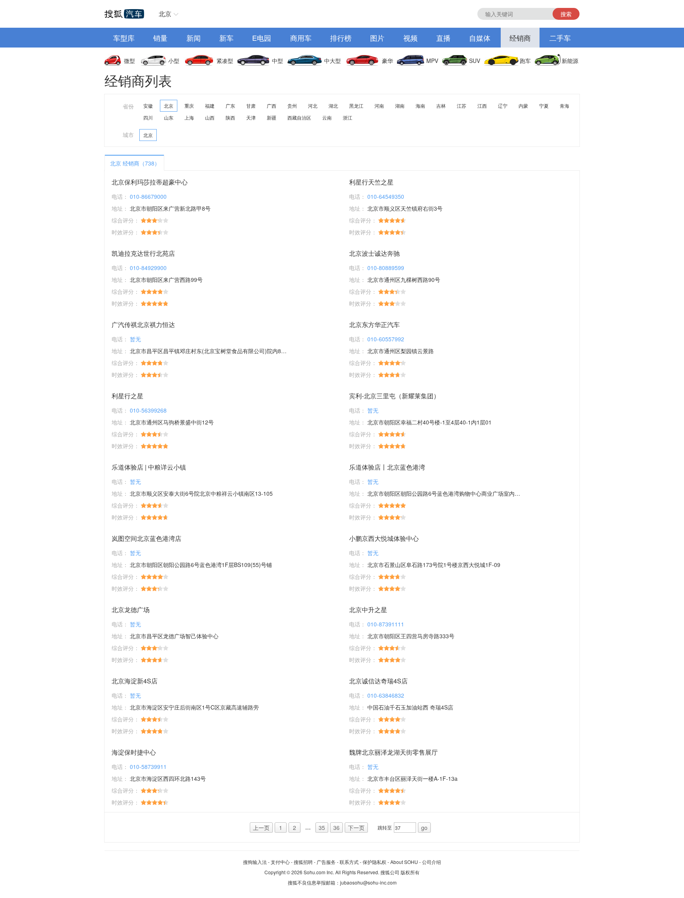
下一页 (356, 827)
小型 (173, 61)
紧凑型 (225, 61)
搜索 (566, 14)
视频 (410, 37)
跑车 (525, 61)
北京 (165, 13)
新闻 (193, 37)
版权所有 (410, 872)
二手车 (560, 37)
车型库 (124, 37)
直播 (443, 37)
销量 (160, 37)
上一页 (261, 827)
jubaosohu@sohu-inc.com (368, 882)
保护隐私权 (374, 861)
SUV (474, 61)
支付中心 (280, 861)
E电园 (261, 37)
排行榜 (341, 37)
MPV (432, 61)
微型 (129, 61)
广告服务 (326, 861)
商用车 (301, 37)
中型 (277, 61)
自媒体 (479, 37)
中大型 (332, 61)
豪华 (387, 61)
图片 (377, 37)
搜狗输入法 (255, 861)
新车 (226, 37)
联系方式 (349, 861)
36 (336, 827)
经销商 (520, 37)
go (424, 827)
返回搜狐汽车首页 (124, 14)
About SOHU (404, 861)
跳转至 (385, 827)
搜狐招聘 (303, 861)
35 (322, 827)
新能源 (570, 61)
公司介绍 (431, 861)
